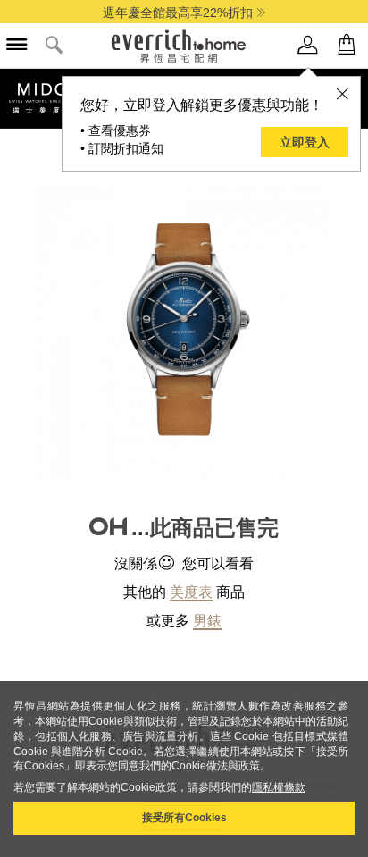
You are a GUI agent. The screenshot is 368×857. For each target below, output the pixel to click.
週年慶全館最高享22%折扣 (178, 12)
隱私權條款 (278, 787)
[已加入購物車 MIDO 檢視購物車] (347, 45)
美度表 (191, 592)
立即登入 (305, 142)
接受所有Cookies (184, 817)
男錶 (207, 620)
